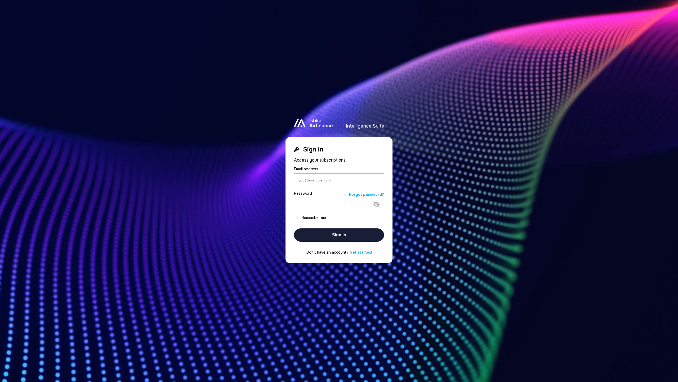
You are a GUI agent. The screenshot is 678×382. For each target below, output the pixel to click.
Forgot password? (366, 194)
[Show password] (335, 213)
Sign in (339, 235)
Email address (306, 169)
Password (303, 193)
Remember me (314, 217)
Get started (361, 252)
